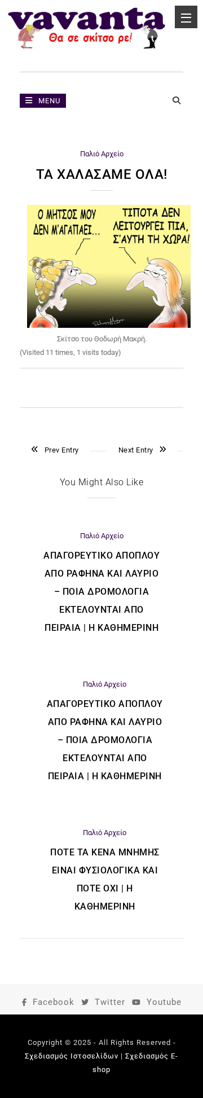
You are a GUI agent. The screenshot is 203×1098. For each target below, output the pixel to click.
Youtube (164, 1002)
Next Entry (135, 450)
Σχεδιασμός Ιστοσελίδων (71, 1056)
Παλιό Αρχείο (101, 154)
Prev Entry (62, 450)
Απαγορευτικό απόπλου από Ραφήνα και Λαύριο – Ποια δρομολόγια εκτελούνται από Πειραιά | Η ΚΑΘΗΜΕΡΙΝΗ (101, 591)
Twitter (110, 1002)
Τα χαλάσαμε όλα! (101, 174)
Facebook (53, 1002)
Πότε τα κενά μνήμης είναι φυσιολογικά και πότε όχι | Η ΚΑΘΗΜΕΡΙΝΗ (105, 879)
